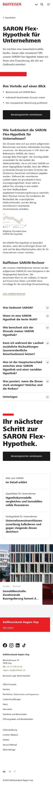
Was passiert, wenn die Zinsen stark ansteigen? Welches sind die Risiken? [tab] (23, 385)
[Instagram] (11, 645)
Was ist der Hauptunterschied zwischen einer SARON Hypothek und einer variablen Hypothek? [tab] (23, 368)
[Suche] (41, 4)
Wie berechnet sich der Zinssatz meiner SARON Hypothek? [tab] (19, 331)
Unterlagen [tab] (10, 396)
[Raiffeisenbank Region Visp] (12, 4)
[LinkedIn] (18, 645)
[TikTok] (24, 645)
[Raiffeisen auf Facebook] (5, 645)
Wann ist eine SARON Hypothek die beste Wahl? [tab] (20, 317)
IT (15, 772)
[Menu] (48, 4)
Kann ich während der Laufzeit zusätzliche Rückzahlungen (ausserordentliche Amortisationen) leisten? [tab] (23, 348)
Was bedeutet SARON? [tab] (18, 307)
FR (10, 772)
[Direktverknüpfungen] (36, 4)
